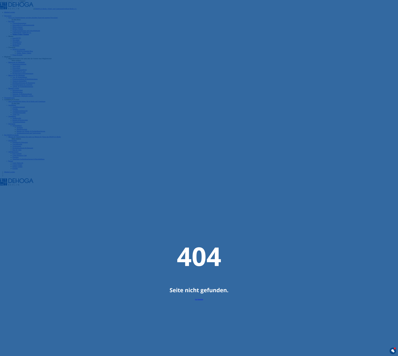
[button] (393, 351)
